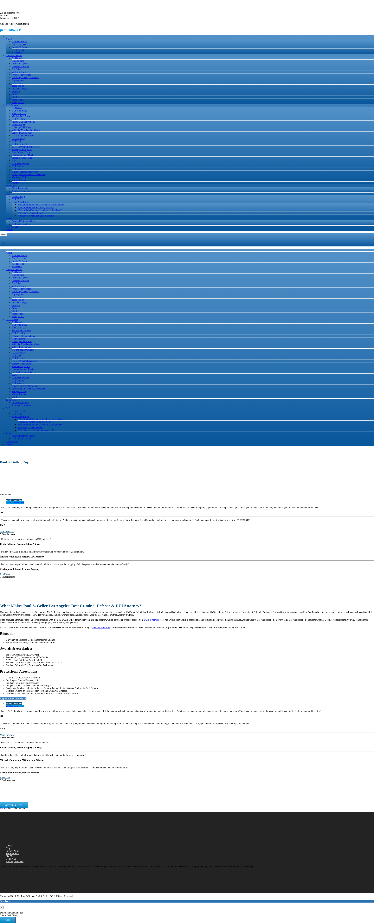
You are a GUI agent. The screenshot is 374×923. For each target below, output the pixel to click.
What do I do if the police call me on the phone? (40, 210)
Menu (3, 235)
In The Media (18, 50)
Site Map (10, 856)
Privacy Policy (12, 851)
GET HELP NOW (13, 805)
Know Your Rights (20, 202)
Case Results (12, 227)
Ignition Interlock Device (23, 155)
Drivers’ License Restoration (25, 171)
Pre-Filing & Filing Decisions (25, 77)
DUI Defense (12, 105)
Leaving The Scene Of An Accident (28, 174)
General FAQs (18, 196)
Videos (9, 218)
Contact (9, 229)
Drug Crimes (18, 61)
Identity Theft (18, 102)
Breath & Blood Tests (22, 158)
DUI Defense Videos (21, 224)
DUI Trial (16, 141)
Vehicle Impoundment (22, 133)
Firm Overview (19, 44)
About (9, 39)
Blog (8, 848)
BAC (14, 160)
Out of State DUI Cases (23, 135)
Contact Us (11, 859)
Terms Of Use (12, 853)
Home (3, 808)
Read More (5, 574)
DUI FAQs (17, 199)
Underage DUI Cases (22, 127)
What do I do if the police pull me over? (36, 207)
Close (7, 920)
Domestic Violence (20, 66)
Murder (15, 97)
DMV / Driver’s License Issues (26, 147)
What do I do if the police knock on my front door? (41, 204)
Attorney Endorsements (22, 191)
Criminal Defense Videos (23, 221)
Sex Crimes (17, 69)
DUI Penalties (18, 119)
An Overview (18, 58)
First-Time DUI (19, 113)
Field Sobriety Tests (21, 152)
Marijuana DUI (19, 177)
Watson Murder (19, 180)
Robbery (16, 94)
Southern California (101, 627)
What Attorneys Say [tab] (15, 502)
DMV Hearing (18, 138)
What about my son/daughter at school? (36, 215)
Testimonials (11, 185)
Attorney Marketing (15, 861)
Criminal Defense (14, 55)
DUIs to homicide (152, 620)
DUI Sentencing (19, 144)
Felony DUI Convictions (23, 122)
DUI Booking (18, 166)
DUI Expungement (20, 163)
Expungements (18, 80)
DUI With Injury (19, 110)
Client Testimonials (20, 188)
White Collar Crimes (21, 74)
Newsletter (17, 52)
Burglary (16, 91)
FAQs (8, 194)
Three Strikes (18, 86)
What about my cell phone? (30, 213)
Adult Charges (18, 124)
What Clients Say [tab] (14, 500)
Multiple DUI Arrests (21, 116)
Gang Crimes (18, 83)
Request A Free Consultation (13, 698)
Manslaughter (18, 99)
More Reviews (7, 531)
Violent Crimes (19, 72)
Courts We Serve (19, 47)
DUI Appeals (18, 169)
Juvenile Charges (19, 88)
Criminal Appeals (20, 63)
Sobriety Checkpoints (22, 149)
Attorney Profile (19, 41)
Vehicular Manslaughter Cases (26, 130)
